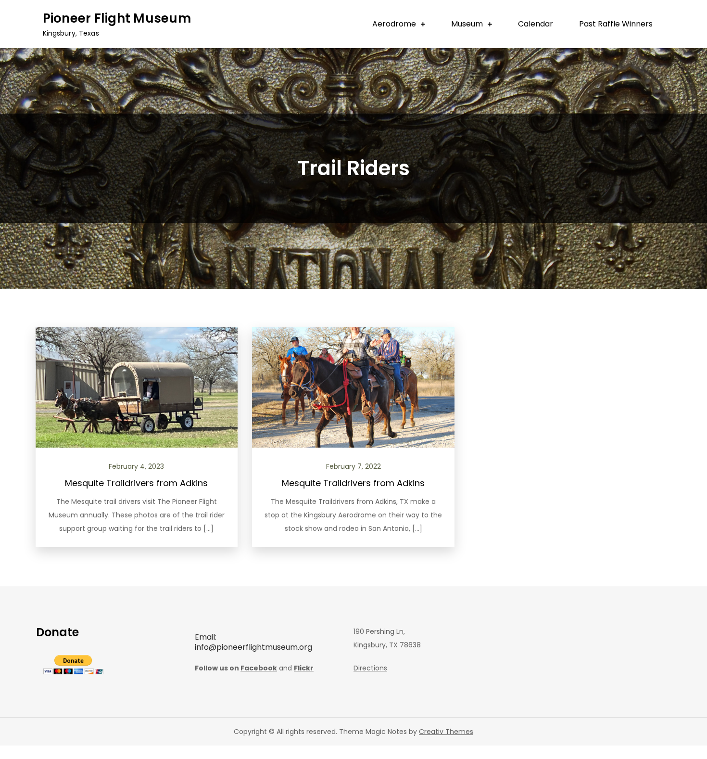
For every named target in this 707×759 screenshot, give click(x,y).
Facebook (258, 668)
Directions (370, 668)
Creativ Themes (446, 731)
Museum (467, 23)
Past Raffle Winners (616, 23)
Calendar (535, 23)
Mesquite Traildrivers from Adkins (136, 483)
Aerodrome (394, 23)
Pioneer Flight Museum (117, 18)
